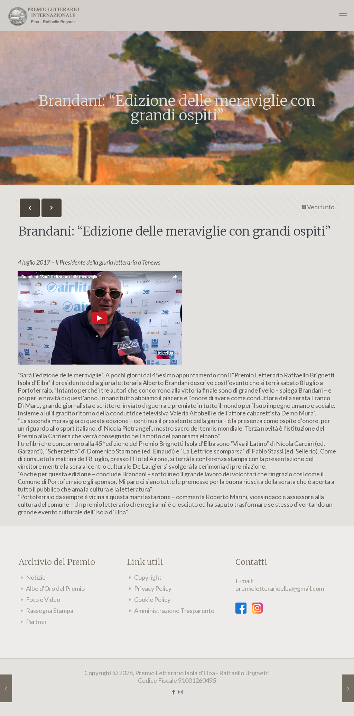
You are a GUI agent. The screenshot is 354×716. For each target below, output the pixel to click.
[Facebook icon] (173, 692)
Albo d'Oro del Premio (55, 588)
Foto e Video (43, 599)
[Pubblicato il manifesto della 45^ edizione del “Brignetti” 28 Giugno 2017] (6, 688)
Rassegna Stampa (49, 610)
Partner (36, 621)
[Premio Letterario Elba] (43, 15)
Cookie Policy (152, 599)
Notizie (36, 577)
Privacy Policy (152, 588)
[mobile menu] (343, 15)
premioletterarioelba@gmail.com (279, 588)
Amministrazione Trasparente (174, 610)
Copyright (147, 577)
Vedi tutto (320, 207)
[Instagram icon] (180, 692)
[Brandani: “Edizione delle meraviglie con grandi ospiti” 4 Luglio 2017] (348, 688)
